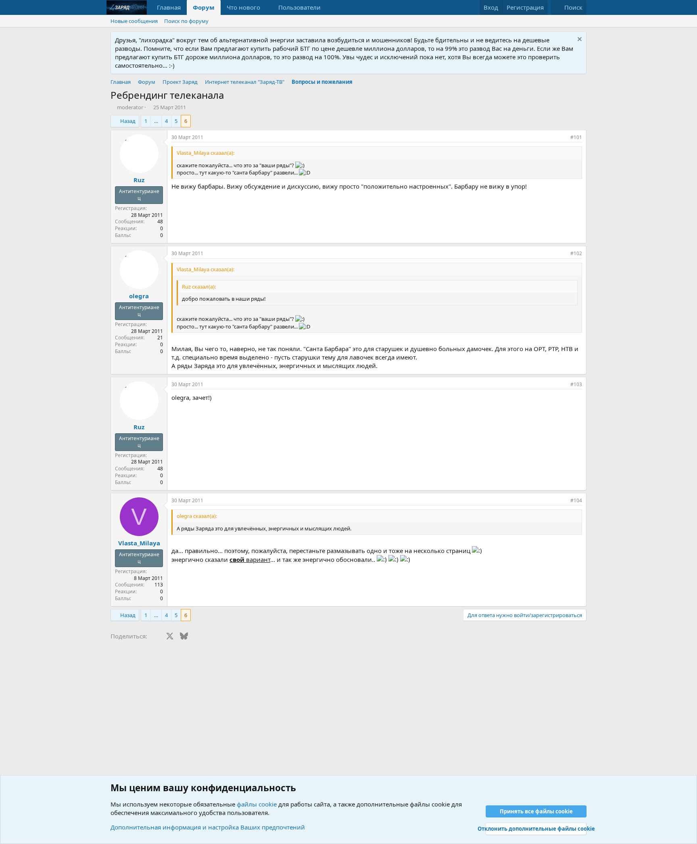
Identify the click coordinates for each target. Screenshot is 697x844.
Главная (169, 7)
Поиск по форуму (186, 21)
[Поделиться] (562, 137)
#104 (576, 500)
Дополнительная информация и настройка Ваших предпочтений (208, 827)
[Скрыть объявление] (578, 40)
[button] (266, 7)
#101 (576, 137)
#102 (576, 253)
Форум (204, 7)
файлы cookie (257, 804)
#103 (576, 384)
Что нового (243, 7)
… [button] (156, 121)
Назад (128, 121)
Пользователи (299, 7)
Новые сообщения (134, 21)
